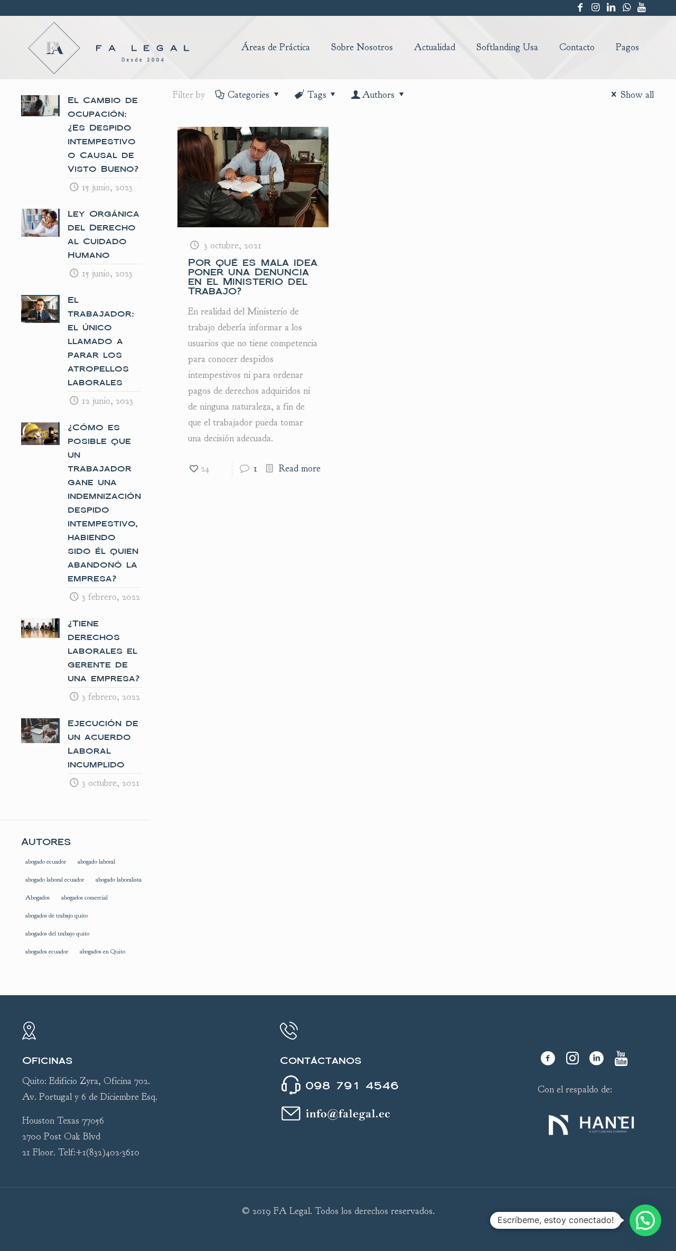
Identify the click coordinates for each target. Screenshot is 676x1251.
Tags (316, 95)
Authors (378, 95)
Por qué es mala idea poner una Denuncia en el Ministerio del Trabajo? (252, 276)
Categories (248, 95)
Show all (637, 95)
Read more (300, 468)
